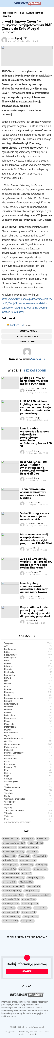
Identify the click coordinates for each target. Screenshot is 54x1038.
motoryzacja (12, 891)
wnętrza (31, 917)
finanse (10, 869)
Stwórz (27, 971)
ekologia (11, 865)
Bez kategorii (34, 370)
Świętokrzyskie (28, 781)
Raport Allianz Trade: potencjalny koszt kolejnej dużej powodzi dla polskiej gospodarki (35, 612)
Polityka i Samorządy (28, 753)
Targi (28, 784)
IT (27, 873)
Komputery (28, 692)
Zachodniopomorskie (28, 810)
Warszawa (12, 917)
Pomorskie (28, 756)
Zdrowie (28, 813)
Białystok (36, 843)
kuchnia (27, 882)
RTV (28, 770)
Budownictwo (28, 655)
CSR (33, 852)
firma (25, 869)
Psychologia (28, 764)
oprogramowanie (39, 895)
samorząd (31, 904)
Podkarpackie (28, 747)
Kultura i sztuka (28, 704)
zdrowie (11, 921)
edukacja (29, 860)
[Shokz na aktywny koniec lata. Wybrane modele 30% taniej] (10, 383)
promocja (11, 904)
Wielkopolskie (28, 802)
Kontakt (33, 1034)
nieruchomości (13, 895)
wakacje (30, 912)
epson (28, 865)
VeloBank (11, 912)
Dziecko (28, 663)
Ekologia (28, 669)
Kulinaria (28, 701)
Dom (28, 660)
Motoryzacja (28, 727)
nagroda (32, 891)
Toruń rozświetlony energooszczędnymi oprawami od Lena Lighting (33, 493)
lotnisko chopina (14, 886)
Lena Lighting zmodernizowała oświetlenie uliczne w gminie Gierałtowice (34, 587)
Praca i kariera (28, 758)
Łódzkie (28, 712)
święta (28, 921)
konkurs (10, 882)
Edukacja (28, 666)
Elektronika (28, 672)
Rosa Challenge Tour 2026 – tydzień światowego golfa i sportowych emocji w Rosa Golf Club (34, 468)
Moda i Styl (28, 724)
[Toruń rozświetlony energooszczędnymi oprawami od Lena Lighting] (10, 494)
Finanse (28, 683)
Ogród (28, 735)
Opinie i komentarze (28, 738)
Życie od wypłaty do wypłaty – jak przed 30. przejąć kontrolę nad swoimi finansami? (36, 563)
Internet (28, 689)
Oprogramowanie (28, 744)
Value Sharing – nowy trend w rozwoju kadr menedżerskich (34, 516)
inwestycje (11, 873)
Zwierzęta (28, 816)
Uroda (28, 796)
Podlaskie (28, 750)
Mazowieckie (28, 718)
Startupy (28, 779)
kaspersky (36, 878)
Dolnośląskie (28, 658)
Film (28, 681)
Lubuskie (28, 709)
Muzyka (28, 730)
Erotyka (28, 678)
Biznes (28, 652)
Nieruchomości (28, 732)
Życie (28, 819)
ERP (42, 865)
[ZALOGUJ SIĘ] (51, 3)
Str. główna (10, 1032)
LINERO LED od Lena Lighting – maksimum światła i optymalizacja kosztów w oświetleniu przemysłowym (35, 407)
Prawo (28, 761)
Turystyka (28, 793)
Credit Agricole (14, 852)
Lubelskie (28, 707)
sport (9, 908)
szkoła (25, 908)
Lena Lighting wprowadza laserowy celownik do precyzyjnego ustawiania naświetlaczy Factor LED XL (36, 437)
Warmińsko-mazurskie (28, 799)
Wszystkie (28, 643)
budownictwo (29, 847)
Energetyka (28, 675)
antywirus (11, 839)
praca (29, 899)
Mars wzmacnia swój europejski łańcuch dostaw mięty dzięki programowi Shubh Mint (36, 539)
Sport (28, 776)
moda (34, 886)
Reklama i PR (28, 767)
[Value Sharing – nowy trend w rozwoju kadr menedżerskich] (10, 518)
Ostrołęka (11, 899)
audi (29, 839)
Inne (28, 686)
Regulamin (22, 1034)
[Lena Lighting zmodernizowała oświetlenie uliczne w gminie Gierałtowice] (10, 588)
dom (25, 856)
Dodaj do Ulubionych (27, 336)
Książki (28, 695)
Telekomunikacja (28, 787)
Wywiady (28, 807)
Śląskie (28, 773)
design (10, 856)
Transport (28, 790)
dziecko (10, 860)
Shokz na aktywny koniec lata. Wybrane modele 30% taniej (34, 381)
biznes (10, 847)
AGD (28, 646)
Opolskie (28, 741)
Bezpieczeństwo (14, 843)
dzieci (41, 856)
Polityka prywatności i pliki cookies (33, 1032)
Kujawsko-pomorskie (28, 698)
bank (43, 839)
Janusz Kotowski (14, 878)
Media (28, 721)
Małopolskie (28, 715)
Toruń (41, 908)
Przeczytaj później (27, 331)
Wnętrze (28, 805)
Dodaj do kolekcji (28, 342)
